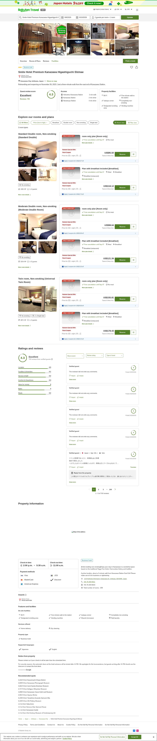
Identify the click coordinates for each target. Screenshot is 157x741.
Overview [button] (23, 61)
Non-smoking (81, 122)
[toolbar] (75, 17)
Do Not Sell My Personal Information (117, 725)
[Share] (136, 67)
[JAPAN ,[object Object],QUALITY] (25, 76)
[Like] (131, 67)
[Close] (153, 737)
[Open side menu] (137, 10)
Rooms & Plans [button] (34, 61)
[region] (78, 737)
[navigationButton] (89, 489)
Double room (67, 122)
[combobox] (38, 17)
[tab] (119, 123)
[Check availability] (133, 154)
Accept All (134, 737)
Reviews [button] (46, 61)
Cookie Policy (67, 739)
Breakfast (56, 122)
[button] (28, 10)
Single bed (93, 122)
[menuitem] (102, 9)
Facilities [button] (55, 61)
